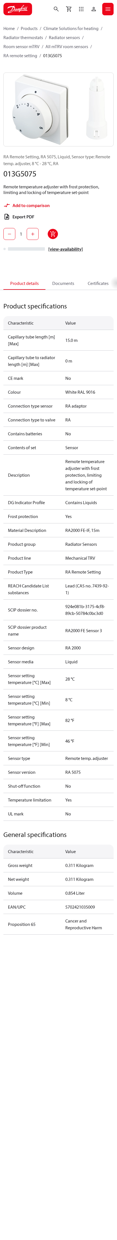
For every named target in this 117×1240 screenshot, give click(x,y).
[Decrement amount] (9, 234)
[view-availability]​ (65, 249)
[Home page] (17, 9)
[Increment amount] (33, 234)
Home (9, 28)
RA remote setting (20, 55)
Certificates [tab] (98, 283)
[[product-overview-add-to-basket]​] (53, 234)
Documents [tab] (63, 283)
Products (29, 28)
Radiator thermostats (23, 37)
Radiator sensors (64, 37)
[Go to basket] (68, 9)
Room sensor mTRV (21, 46)
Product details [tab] (24, 283)
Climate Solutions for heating (71, 28)
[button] (81, 9)
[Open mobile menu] (108, 9)
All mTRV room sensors (66, 46)
